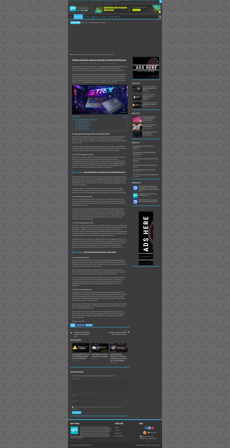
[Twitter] (148, 2)
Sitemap (116, 1)
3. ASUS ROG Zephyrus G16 (84, 125)
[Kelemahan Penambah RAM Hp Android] (137, 127)
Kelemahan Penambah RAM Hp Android (149, 125)
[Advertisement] (115, 38)
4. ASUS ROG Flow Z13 (82, 127)
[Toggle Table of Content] (124, 117)
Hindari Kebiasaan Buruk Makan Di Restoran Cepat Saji (145, 159)
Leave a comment (103, 63)
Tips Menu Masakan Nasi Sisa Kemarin (144, 170)
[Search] (160, 1)
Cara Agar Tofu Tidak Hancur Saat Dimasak (145, 175)
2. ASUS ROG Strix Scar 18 (83, 123)
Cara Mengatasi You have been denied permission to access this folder (80, 356)
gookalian (76, 63)
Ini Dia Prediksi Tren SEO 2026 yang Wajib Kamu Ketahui (150, 88)
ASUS (96, 141)
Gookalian (139, 445)
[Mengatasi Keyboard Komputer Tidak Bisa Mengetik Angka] (137, 119)
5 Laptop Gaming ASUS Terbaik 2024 (86, 119)
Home (71, 16)
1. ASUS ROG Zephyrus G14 (83, 121)
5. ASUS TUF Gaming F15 (83, 129)
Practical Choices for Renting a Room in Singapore (149, 96)
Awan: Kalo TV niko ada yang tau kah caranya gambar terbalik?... (148, 200)
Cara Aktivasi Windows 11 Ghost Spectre (150, 133)
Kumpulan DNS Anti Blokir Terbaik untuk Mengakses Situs (82, 333)
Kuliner (119, 17)
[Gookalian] (79, 8)
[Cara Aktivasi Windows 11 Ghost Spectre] (137, 134)
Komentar (75, 378)
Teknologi (79, 17)
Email (74, 401)
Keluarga (96, 17)
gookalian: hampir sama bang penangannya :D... (148, 194)
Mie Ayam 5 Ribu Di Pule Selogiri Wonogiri (145, 165)
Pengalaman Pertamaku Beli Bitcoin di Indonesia (93, 22)
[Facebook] (146, 2)
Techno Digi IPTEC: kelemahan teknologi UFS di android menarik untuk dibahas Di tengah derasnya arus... (149, 188)
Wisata (111, 17)
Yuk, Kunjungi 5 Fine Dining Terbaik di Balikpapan (143, 147)
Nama (74, 395)
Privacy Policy (108, 1)
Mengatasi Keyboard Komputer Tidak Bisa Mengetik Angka (149, 118)
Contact (92, 1)
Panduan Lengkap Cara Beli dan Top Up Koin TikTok (117, 332)
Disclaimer (100, 1)
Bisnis (104, 17)
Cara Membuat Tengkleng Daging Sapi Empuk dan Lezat (144, 153)
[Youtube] (150, 2)
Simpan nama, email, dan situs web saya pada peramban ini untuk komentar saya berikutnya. (97, 408)
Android (87, 17)
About (87, 1)
